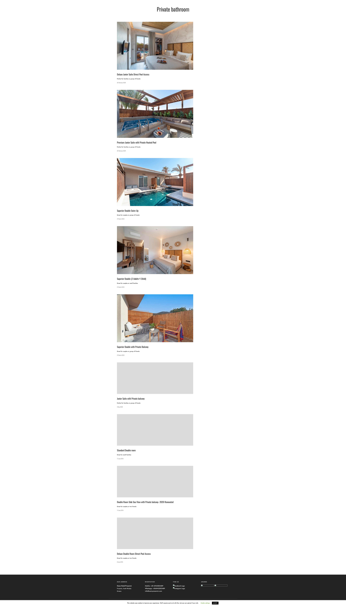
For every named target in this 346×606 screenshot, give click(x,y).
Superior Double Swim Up (127, 210)
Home (127, 8)
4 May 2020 (120, 407)
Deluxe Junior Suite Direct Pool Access (133, 74)
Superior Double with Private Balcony (132, 347)
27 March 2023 (120, 219)
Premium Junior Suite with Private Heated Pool (136, 142)
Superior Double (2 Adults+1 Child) (131, 278)
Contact (151, 8)
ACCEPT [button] (215, 603)
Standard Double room (126, 450)
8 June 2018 (120, 562)
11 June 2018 (120, 459)
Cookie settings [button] (205, 603)
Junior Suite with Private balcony (131, 398)
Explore (143, 8)
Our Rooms (135, 8)
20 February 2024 (121, 83)
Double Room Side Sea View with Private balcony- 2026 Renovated (145, 502)
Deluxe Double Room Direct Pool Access (134, 553)
